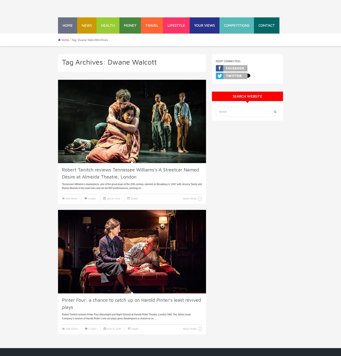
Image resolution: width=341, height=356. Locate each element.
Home (68, 25)
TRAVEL (151, 25)
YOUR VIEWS (204, 25)
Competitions (236, 25)
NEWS (87, 25)
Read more (190, 198)
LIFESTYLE (176, 25)
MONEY (130, 25)
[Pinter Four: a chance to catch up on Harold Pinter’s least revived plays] (132, 251)
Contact (267, 25)
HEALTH (108, 25)
